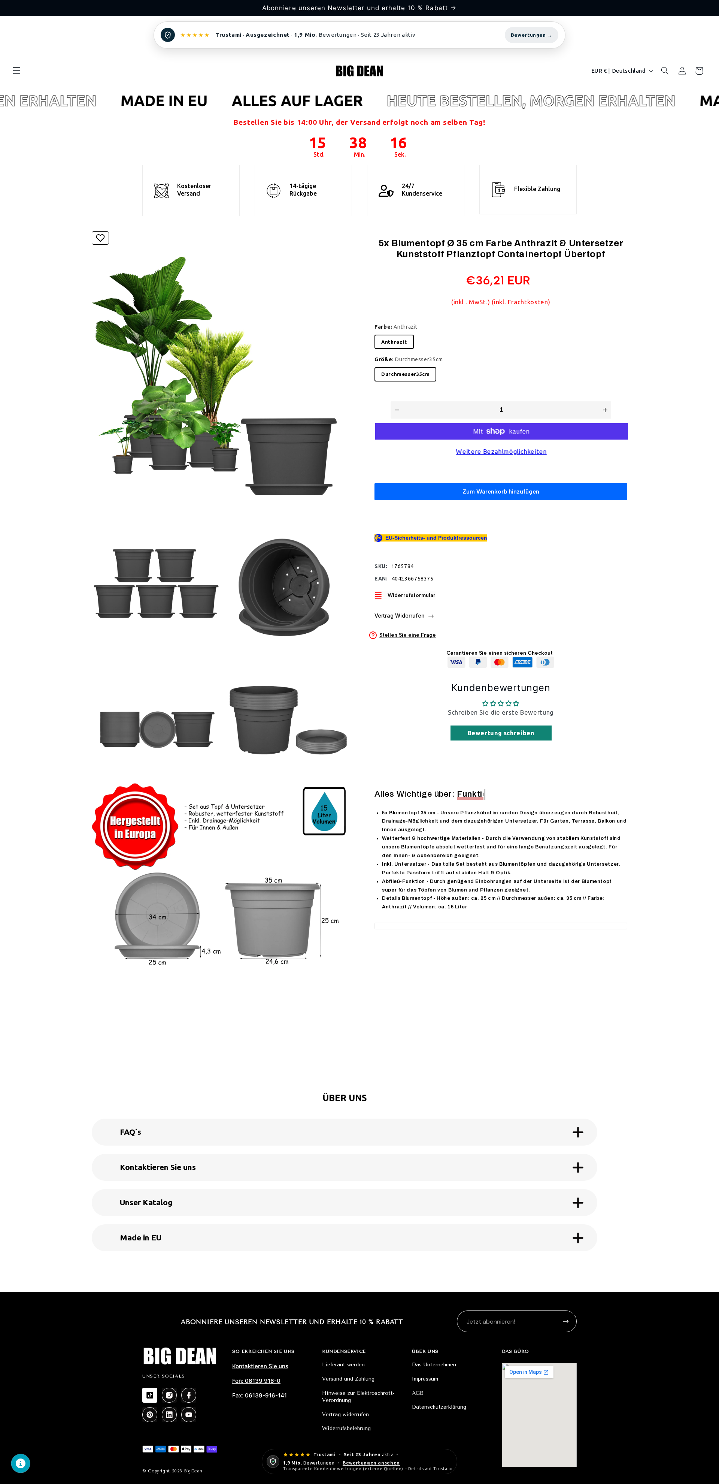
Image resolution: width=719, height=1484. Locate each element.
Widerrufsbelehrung (346, 1428)
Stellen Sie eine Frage (407, 635)
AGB (418, 1393)
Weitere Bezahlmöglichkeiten (500, 451)
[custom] (149, 1395)
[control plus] (606, 410)
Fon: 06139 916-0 (256, 1380)
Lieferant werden (343, 1364)
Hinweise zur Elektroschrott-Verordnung (358, 1397)
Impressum (425, 1379)
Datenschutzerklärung (439, 1407)
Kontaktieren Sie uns (260, 1366)
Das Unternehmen (434, 1364)
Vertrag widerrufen (345, 1414)
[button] (16, 70)
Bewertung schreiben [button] (501, 733)
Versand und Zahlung (348, 1379)
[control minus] (396, 410)
